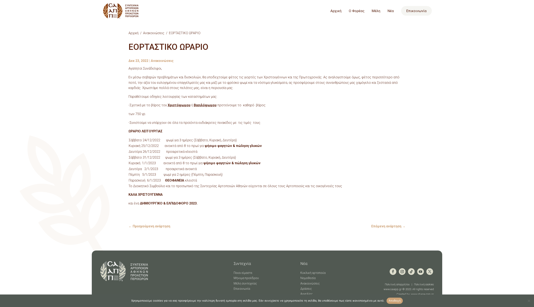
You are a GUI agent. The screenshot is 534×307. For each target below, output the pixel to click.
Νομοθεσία (308, 278)
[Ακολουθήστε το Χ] (429, 271)
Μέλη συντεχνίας (245, 283)
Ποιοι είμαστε (243, 272)
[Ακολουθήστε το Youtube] (420, 271)
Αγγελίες (306, 294)
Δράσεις (306, 288)
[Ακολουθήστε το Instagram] (402, 271)
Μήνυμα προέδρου (246, 278)
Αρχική (335, 11)
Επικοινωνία (416, 11)
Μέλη (376, 11)
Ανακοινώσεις (153, 33)
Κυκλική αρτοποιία (313, 272)
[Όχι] (529, 301)
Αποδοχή (395, 300)
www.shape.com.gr (422, 294)
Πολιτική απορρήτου (397, 284)
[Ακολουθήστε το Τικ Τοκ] (411, 271)
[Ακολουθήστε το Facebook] (393, 271)
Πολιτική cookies (424, 284)
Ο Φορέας (356, 11)
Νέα (391, 11)
